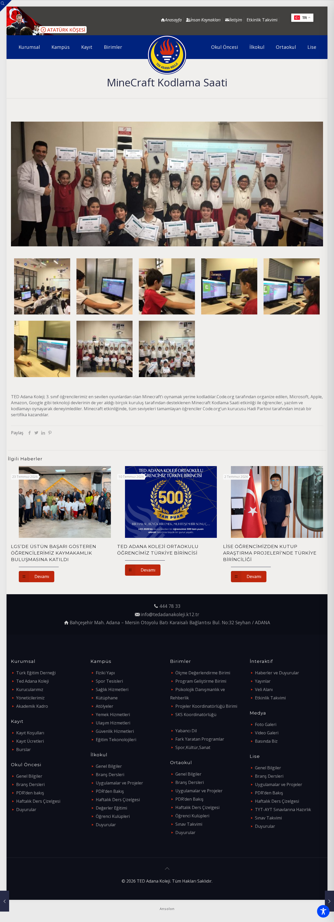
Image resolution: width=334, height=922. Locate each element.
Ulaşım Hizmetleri (113, 723)
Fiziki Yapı (105, 673)
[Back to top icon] (167, 868)
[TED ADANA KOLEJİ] (167, 54)
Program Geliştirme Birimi (200, 681)
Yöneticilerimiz (30, 698)
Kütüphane (107, 698)
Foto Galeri (265, 724)
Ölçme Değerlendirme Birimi (202, 673)
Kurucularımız (29, 689)
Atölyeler (104, 706)
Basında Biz (266, 741)
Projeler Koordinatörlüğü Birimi (206, 706)
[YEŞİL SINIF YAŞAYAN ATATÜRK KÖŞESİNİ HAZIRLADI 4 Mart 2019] (329, 901)
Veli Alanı (264, 689)
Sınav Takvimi (188, 824)
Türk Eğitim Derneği (36, 673)
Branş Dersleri (30, 784)
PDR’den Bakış (110, 791)
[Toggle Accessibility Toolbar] (323, 911)
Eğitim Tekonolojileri (116, 739)
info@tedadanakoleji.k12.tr (170, 614)
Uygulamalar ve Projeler (119, 783)
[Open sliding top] (6, 6)
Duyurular (26, 809)
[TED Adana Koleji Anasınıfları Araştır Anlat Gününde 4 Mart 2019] (4, 901)
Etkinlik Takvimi (262, 20)
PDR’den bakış (30, 793)
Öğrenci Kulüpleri (113, 816)
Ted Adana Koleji (32, 681)
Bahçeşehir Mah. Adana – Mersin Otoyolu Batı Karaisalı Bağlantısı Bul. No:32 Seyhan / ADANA (170, 622)
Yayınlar (263, 681)
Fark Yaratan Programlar (199, 739)
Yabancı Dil (186, 731)
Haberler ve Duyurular (277, 673)
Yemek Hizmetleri (113, 714)
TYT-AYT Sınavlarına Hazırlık (283, 809)
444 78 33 (169, 606)
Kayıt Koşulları (30, 733)
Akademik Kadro (32, 706)
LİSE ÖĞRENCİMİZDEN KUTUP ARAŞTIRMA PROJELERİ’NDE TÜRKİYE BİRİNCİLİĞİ (270, 553)
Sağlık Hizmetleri (112, 689)
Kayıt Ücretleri (30, 741)
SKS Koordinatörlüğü (195, 714)
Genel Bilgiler (29, 776)
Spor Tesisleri (109, 681)
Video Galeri (266, 733)
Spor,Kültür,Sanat (192, 747)
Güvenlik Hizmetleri (115, 731)
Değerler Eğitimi (111, 808)
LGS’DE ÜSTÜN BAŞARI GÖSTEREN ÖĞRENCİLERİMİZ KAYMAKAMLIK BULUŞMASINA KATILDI (53, 553)
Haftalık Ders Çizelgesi (38, 801)
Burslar (23, 749)
